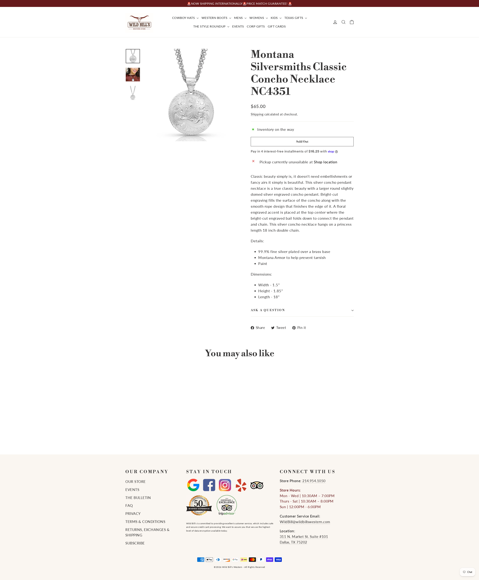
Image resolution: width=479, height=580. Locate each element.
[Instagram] (225, 485)
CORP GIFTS (256, 26)
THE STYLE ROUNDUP (209, 26)
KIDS (275, 17)
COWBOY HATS (184, 17)
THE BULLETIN (138, 498)
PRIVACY (133, 514)
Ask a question (268, 310)
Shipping (257, 114)
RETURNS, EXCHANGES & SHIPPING (147, 532)
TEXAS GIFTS (294, 17)
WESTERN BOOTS (215, 17)
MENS (239, 17)
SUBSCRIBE (135, 543)
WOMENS (257, 17)
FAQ (129, 505)
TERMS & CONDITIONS (145, 522)
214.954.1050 (314, 481)
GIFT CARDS (277, 26)
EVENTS (238, 26)
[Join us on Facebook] (209, 485)
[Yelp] (241, 485)
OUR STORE (135, 482)
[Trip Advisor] (257, 485)
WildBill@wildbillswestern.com (305, 522)
